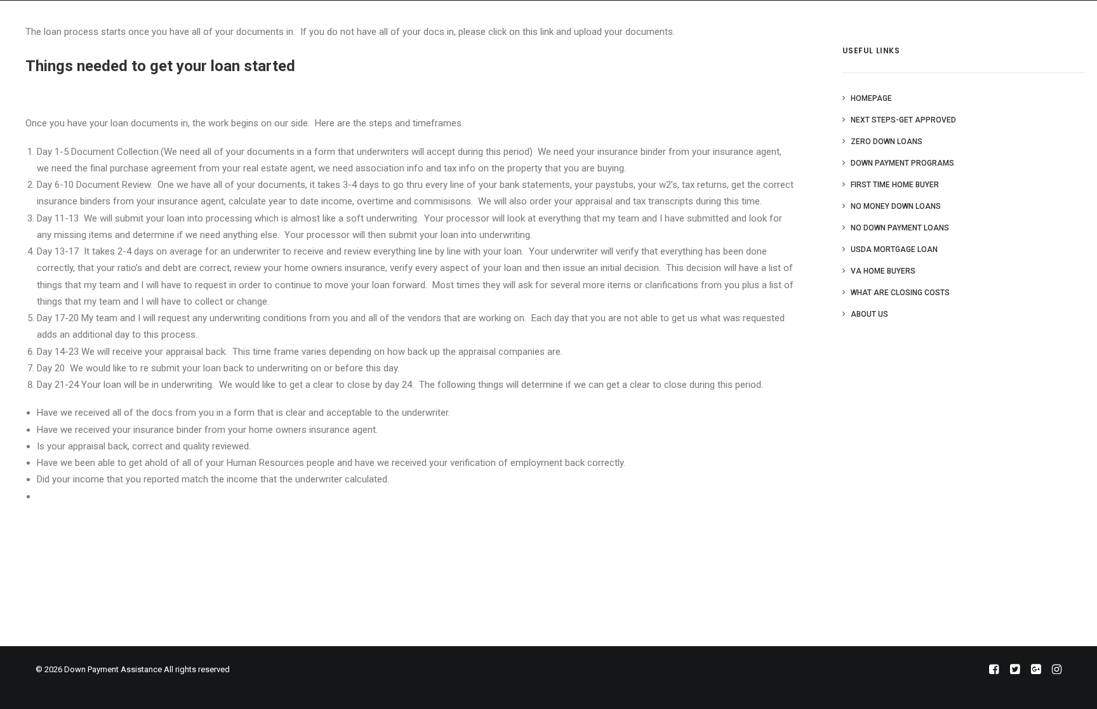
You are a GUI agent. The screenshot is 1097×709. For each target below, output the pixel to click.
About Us (806, 22)
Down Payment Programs (902, 163)
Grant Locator (736, 22)
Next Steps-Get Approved (903, 120)
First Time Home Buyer (895, 184)
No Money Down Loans (896, 206)
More (892, 22)
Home (674, 22)
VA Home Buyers (883, 271)
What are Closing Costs (900, 292)
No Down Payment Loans (900, 227)
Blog (854, 22)
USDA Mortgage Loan (894, 249)
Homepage (871, 98)
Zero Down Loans (886, 141)
